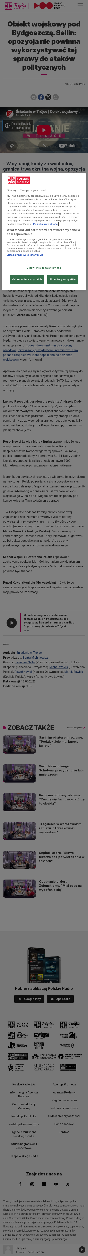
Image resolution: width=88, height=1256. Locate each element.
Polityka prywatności (45, 224)
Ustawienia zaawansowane (44, 267)
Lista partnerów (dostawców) (25, 254)
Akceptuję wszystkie (63, 279)
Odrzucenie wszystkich (27, 279)
